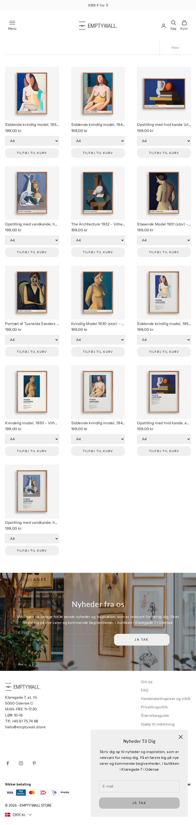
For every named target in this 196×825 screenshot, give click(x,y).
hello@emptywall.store (25, 727)
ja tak (139, 803)
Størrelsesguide (155, 715)
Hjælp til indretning (157, 724)
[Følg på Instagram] (20, 763)
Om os (147, 682)
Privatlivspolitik (154, 707)
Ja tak (141, 639)
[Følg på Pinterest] (34, 763)
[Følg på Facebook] (7, 763)
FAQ (144, 690)
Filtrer (175, 47)
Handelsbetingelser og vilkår (166, 698)
